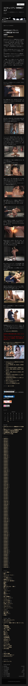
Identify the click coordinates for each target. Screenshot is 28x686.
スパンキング (6, 599)
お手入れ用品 (6, 648)
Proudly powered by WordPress (14, 681)
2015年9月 (6, 523)
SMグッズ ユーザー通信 (8, 433)
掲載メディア (6, 613)
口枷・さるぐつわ (7, 628)
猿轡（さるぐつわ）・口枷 (9, 586)
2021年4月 (6, 444)
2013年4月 (6, 561)
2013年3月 (6, 563)
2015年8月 (6, 524)
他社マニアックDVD (8, 645)
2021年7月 (6, 440)
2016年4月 (6, 513)
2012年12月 (6, 567)
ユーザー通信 (6, 572)
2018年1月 (6, 483)
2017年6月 (6, 493)
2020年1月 (6, 454)
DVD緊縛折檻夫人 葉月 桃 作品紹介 (11, 432)
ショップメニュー (7, 621)
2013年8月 (6, 555)
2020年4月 (6, 450)
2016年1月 (6, 517)
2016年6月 (6, 510)
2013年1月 (6, 565)
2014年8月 (6, 538)
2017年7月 (6, 491)
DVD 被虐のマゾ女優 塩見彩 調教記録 (11, 430)
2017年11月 (6, 485)
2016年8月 (6, 507)
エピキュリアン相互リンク (9, 655)
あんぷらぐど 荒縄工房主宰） (12, 331)
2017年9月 (6, 488)
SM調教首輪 (6, 625)
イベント (5, 610)
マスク (5, 589)
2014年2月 (6, 547)
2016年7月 (6, 508)
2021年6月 (6, 441)
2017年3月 (6, 497)
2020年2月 (6, 453)
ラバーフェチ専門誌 (8, 647)
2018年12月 (6, 470)
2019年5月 (6, 463)
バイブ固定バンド (7, 577)
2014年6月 (6, 541)
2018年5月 (6, 478)
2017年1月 (6, 500)
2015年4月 (6, 528)
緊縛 (4, 583)
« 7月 (8, 421)
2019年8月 (6, 460)
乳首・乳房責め (7, 596)
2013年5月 (6, 560)
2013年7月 (6, 557)
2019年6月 (6, 461)
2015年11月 (6, 520)
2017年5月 (6, 494)
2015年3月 (6, 530)
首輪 (4, 592)
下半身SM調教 (6, 627)
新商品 (5, 582)
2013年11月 (6, 551)
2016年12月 (6, 501)
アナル (5, 595)
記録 (4, 573)
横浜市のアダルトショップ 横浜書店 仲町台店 (13, 429)
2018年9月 (6, 473)
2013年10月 (6, 553)
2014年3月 (6, 545)
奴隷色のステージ (7, 579)
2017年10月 (6, 487)
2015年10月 (6, 521)
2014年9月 (6, 537)
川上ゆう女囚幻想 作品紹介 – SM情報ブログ (15, 367)
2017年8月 (6, 490)
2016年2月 (6, 515)
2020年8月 (6, 447)
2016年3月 (6, 514)
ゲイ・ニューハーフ (8, 607)
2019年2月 (6, 467)
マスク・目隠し (7, 630)
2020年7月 (6, 448)
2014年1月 (6, 548)
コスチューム (6, 590)
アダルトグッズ (7, 606)
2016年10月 (6, 504)
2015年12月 (6, 518)
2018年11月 (6, 471)
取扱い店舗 (6, 612)
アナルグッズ (6, 635)
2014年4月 (6, 544)
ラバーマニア (6, 605)
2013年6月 (6, 558)
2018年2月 (6, 481)
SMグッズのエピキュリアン (9, 620)
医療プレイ (6, 634)
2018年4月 (6, 480)
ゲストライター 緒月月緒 (9, 580)
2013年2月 (6, 564)
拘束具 (5, 585)
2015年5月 (6, 527)
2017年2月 (6, 498)
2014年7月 (6, 540)
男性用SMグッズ (7, 640)
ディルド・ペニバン (8, 597)
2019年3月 (6, 465)
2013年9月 (6, 554)
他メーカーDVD (11, 386)
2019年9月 (6, 458)
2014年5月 (6, 543)
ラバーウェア (6, 641)
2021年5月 (6, 443)
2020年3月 (6, 451)
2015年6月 (6, 525)
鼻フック (5, 587)
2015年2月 (6, 531)
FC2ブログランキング (8, 656)
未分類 (5, 615)
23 (10, 418)
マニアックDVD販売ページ (11, 381)
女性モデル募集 (7, 653)
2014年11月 (6, 534)
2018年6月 (6, 477)
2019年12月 (6, 455)
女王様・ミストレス (8, 603)
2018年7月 (6, 475)
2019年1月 (6, 468)
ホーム (5, 21)
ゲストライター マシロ (8, 575)
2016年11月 (6, 503)
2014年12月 (6, 532)
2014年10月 (6, 535)
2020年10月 (6, 445)
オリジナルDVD (7, 600)
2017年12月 (6, 484)
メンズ (5, 609)
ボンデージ (6, 576)
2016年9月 (6, 505)
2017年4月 (6, 495)
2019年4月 (6, 464)
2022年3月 (6, 438)
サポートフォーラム (8, 661)
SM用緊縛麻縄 (6, 637)
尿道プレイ (6, 593)
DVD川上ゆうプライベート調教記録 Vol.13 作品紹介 (11, 32)
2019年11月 (6, 457)
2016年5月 (6, 511)
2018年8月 (6, 474)
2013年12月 (6, 550)
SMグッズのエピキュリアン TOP (12, 380)
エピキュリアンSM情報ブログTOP (13, 383)
